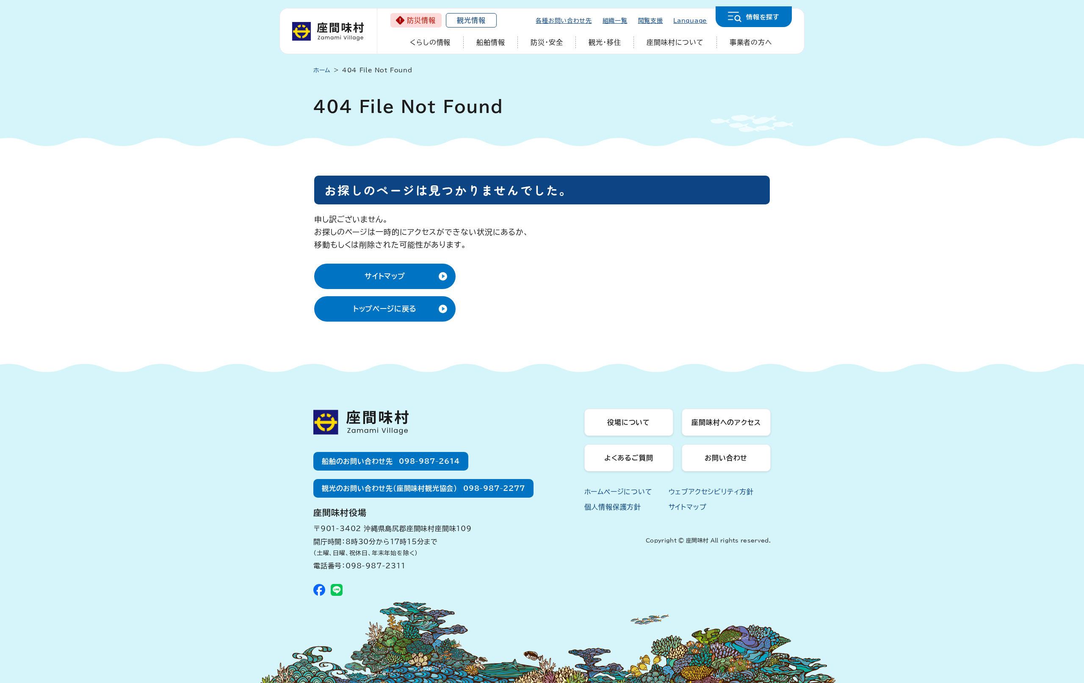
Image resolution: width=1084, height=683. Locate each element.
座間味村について (675, 42)
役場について (628, 422)
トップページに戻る (385, 308)
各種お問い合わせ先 (564, 21)
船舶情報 (490, 42)
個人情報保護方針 (612, 507)
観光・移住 (605, 42)
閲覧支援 (650, 21)
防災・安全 (547, 42)
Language (690, 21)
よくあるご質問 (628, 457)
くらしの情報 (430, 42)
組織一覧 (615, 21)
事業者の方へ (751, 42)
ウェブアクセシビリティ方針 (711, 491)
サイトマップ (385, 276)
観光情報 (471, 20)
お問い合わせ (726, 457)
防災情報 (421, 20)
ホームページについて (618, 491)
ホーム (322, 70)
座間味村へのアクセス (725, 422)
